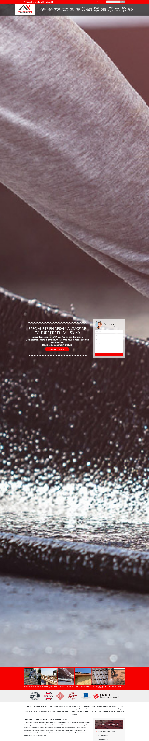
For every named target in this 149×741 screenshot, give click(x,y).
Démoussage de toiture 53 (57, 9)
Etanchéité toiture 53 (117, 9)
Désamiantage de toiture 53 (65, 9)
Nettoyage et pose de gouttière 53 (96, 9)
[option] (74, 370)
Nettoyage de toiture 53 (50, 9)
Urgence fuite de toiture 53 (124, 9)
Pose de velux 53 (83, 9)
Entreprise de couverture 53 (42, 9)
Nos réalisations (57, 349)
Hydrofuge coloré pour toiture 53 (89, 9)
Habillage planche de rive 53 (130, 9)
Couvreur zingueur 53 (78, 9)
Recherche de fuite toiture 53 (103, 9)
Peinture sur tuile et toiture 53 (110, 9)
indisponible (30, 2)
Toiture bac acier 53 (72, 9)
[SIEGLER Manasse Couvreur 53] (25, 10)
